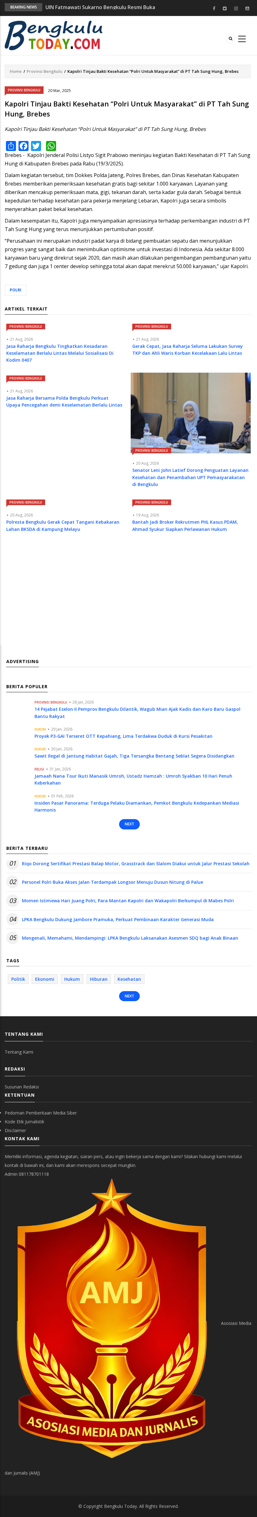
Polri (15, 290)
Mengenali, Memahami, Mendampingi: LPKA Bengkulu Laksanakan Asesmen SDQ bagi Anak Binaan (130, 938)
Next (129, 824)
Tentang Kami (19, 1052)
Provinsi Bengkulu (44, 71)
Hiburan (99, 979)
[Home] (53, 34)
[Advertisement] (128, 595)
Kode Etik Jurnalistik (24, 1122)
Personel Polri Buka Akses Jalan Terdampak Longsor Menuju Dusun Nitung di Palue (112, 882)
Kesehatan (129, 979)
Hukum (40, 729)
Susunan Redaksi (22, 1087)
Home (16, 71)
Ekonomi (44, 979)
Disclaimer (15, 1130)
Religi (39, 769)
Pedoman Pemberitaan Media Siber (41, 1113)
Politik (18, 979)
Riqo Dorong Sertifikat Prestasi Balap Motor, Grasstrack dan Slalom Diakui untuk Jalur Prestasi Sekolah (135, 863)
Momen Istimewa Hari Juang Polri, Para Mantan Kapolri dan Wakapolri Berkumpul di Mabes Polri (128, 901)
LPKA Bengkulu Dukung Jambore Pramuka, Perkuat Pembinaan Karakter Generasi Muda (118, 919)
